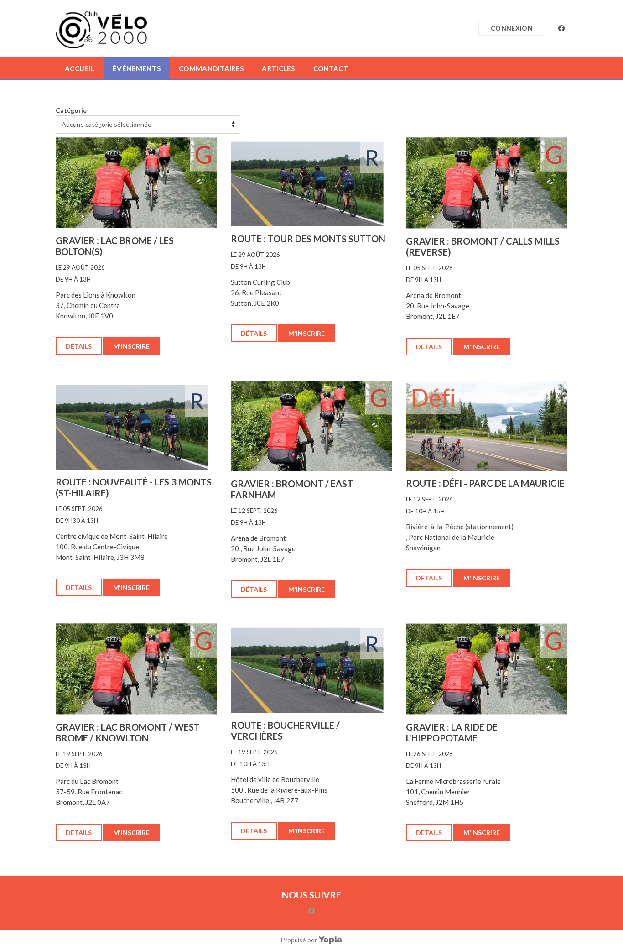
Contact (330, 68)
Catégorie (71, 110)
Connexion (512, 28)
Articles (278, 68)
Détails (79, 346)
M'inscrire (131, 346)
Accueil (79, 68)
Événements (137, 68)
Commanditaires (211, 68)
